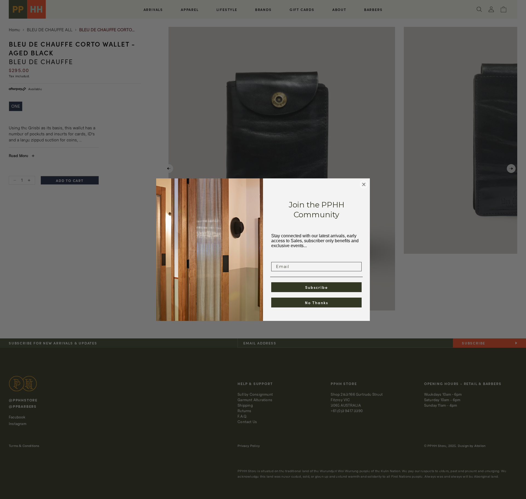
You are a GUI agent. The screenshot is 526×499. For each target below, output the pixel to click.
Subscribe (316, 287)
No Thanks (316, 302)
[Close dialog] (364, 184)
